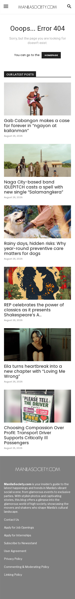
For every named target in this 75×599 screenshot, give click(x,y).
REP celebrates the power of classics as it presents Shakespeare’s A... (34, 310)
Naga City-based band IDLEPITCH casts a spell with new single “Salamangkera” (33, 187)
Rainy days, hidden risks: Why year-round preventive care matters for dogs (35, 248)
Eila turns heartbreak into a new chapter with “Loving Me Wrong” (34, 371)
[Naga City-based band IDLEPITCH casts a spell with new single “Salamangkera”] (37, 160)
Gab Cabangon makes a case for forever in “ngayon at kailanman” (37, 125)
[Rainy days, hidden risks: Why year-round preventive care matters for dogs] (37, 221)
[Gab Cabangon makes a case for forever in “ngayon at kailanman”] (37, 99)
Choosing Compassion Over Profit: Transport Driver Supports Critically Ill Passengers (34, 435)
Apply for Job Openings (19, 527)
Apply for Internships (17, 535)
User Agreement (15, 551)
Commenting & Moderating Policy (26, 566)
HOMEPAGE (51, 55)
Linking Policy (13, 574)
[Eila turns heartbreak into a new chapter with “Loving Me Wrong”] (37, 344)
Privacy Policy (13, 558)
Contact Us (11, 519)
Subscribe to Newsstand (20, 543)
